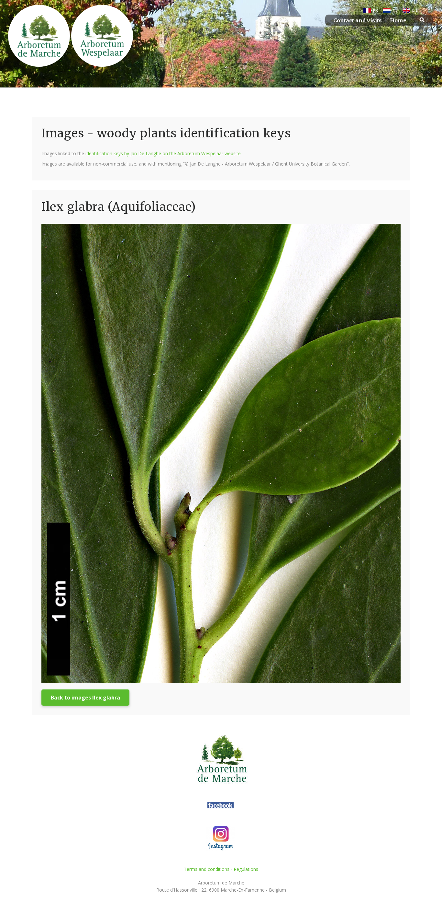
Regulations (246, 869)
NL (395, 10)
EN (414, 10)
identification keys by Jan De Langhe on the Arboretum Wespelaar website (163, 153)
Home (398, 20)
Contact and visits (357, 20)
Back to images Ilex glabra (85, 697)
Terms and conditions (206, 869)
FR (375, 10)
